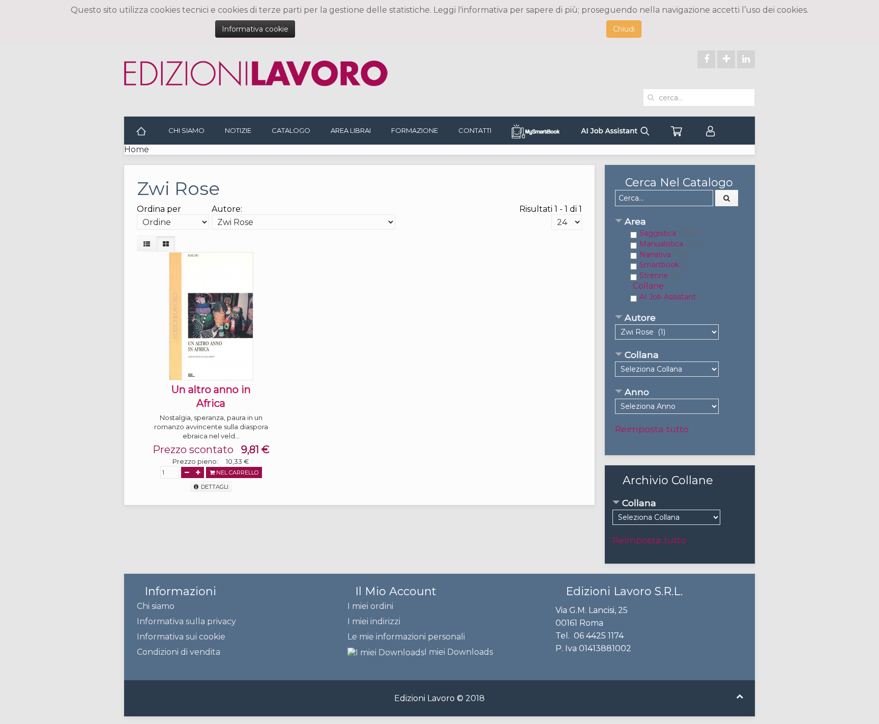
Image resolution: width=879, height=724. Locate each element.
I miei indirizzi (373, 621)
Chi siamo (186, 130)
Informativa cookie (255, 29)
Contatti (474, 130)
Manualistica (661, 243)
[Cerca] (727, 198)
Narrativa (655, 254)
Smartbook (659, 264)
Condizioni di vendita (178, 652)
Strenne (653, 275)
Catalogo (291, 130)
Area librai (351, 130)
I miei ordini (370, 606)
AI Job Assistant (667, 296)
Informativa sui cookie (181, 637)
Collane (648, 286)
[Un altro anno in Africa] (211, 315)
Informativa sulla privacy (186, 621)
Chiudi (624, 29)
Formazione (414, 130)
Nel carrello (236, 472)
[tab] (680, 222)
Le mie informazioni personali (406, 637)
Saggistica (657, 233)
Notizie (238, 130)
